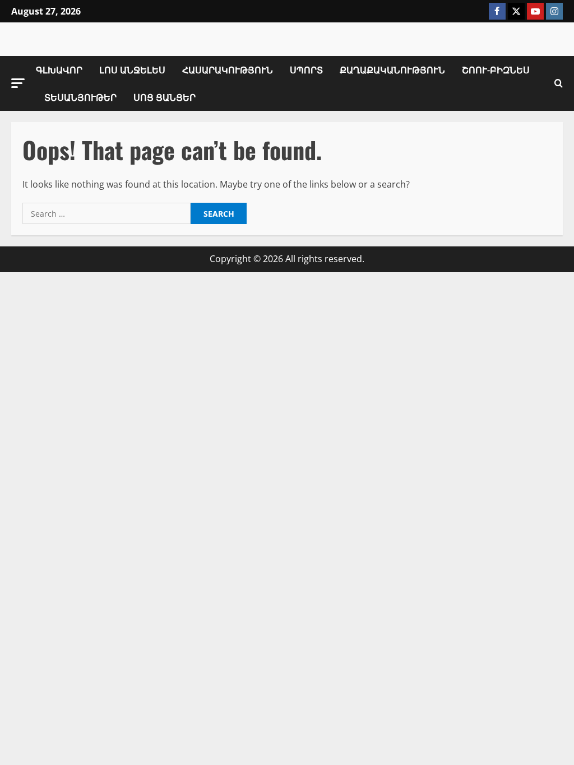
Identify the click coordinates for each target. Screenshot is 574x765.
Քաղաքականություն (392, 69)
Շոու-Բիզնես (496, 69)
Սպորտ (306, 69)
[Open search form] (558, 83)
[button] (18, 83)
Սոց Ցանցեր (164, 97)
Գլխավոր (59, 69)
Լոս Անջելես (132, 69)
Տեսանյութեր (80, 97)
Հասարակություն (227, 69)
